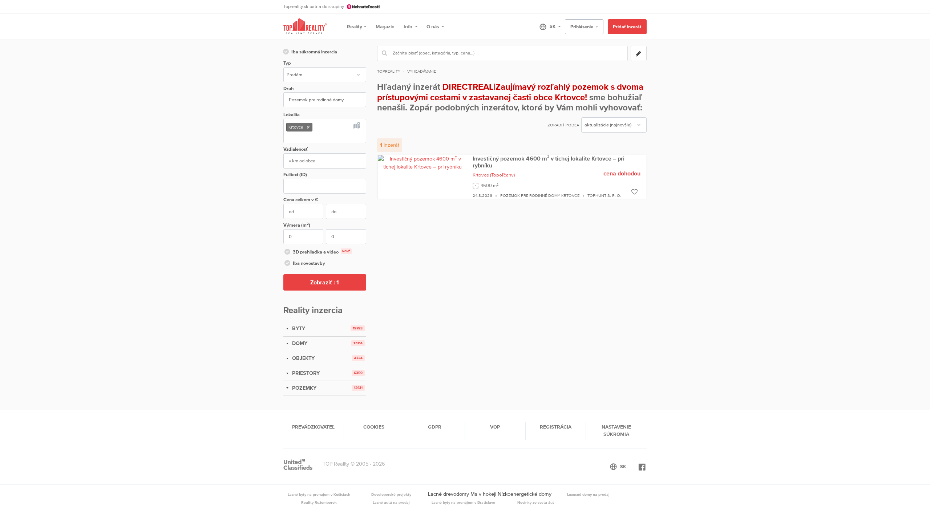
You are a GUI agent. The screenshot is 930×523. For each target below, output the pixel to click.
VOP (495, 427)
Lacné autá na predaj (391, 502)
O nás (433, 26)
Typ (287, 63)
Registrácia (555, 427)
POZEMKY (303, 388)
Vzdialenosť (295, 149)
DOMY (299, 343)
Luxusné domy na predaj (588, 494)
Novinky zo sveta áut (535, 502)
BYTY (298, 328)
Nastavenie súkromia (616, 430)
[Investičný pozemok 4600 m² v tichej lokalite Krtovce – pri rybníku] (422, 162)
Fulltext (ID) (295, 174)
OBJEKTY (303, 358)
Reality (354, 26)
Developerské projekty (391, 494)
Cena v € (300, 199)
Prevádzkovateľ (313, 427)
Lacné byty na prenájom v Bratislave (463, 502)
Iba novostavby (309, 263)
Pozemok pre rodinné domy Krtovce (539, 195)
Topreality (388, 71)
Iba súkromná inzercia (314, 51)
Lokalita (291, 114)
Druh (288, 88)
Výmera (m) (296, 225)
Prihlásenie (582, 26)
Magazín (385, 26)
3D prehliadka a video (321, 252)
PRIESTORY (305, 373)
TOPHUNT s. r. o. (604, 195)
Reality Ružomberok (319, 502)
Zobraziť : (324, 282)
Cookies (373, 427)
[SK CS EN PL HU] (547, 26)
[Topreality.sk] (305, 26)
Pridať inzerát (627, 26)
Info (408, 26)
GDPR (434, 427)
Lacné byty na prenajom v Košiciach (319, 494)
